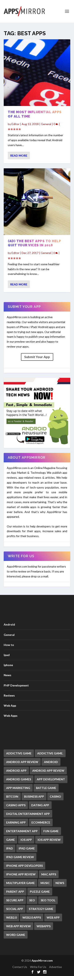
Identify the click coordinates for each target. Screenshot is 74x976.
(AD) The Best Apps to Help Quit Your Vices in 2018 (34, 243)
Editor (15, 124)
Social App (14, 909)
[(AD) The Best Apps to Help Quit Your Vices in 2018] (37, 201)
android (51, 762)
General (46, 124)
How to (9, 645)
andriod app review (22, 762)
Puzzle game (40, 891)
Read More (18, 155)
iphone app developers (24, 865)
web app (53, 917)
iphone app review (21, 874)
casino (55, 796)
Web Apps (10, 715)
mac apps (48, 874)
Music (45, 883)
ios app (26, 839)
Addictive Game (18, 753)
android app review (48, 770)
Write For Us (38, 967)
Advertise (55, 967)
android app (16, 770)
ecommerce (40, 822)
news (60, 883)
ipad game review (20, 857)
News (7, 675)
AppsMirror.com (42, 960)
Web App (10, 705)
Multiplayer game (20, 883)
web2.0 (11, 917)
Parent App (15, 891)
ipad (9, 848)
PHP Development (16, 685)
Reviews (9, 695)
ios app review (49, 839)
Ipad (7, 655)
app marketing (18, 788)
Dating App (40, 805)
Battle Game (46, 788)
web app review (18, 926)
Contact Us (19, 967)
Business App (34, 796)
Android (9, 624)
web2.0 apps (31, 917)
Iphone (8, 665)
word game (15, 934)
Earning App (16, 822)
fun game (51, 831)
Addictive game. (50, 753)
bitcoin (12, 796)
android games (18, 779)
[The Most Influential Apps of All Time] (37, 72)
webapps (44, 926)
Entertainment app (22, 831)
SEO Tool (48, 900)
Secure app (14, 900)
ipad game (27, 848)
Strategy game (41, 909)
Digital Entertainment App (28, 813)
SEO (32, 900)
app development (51, 779)
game (10, 839)
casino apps (15, 805)
